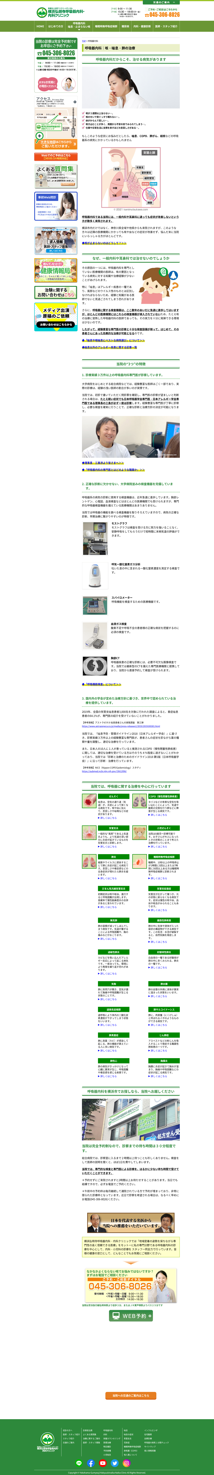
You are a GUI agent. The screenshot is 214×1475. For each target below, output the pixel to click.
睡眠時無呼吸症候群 (106, 26)
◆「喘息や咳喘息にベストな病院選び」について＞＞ (113, 340)
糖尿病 (125, 26)
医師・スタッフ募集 (91, 1442)
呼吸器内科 (108, 1430)
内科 (105, 1434)
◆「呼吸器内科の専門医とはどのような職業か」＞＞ (113, 470)
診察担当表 (87, 1430)
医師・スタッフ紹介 (166, 26)
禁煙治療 (107, 1442)
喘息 (126, 1430)
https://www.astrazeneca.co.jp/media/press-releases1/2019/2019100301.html (121, 726)
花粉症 (127, 1442)
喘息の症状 (128, 1434)
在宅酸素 (148, 1434)
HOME (40, 26)
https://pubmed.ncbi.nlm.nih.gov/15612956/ (104, 771)
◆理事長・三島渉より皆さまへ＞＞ (103, 463)
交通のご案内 (68, 1442)
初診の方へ (67, 1430)
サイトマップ (150, 1446)
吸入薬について (130, 1454)
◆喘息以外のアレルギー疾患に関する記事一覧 (109, 347)
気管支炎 (127, 1438)
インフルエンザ (151, 1430)
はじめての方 (55, 26)
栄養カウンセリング (111, 1438)
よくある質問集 (89, 1434)
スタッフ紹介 (68, 1438)
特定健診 (107, 1446)
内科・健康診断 (142, 26)
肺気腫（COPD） (131, 1450)
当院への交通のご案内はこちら (131, 1395)
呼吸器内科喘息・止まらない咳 (79, 24)
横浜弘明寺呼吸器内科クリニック (60, 12)
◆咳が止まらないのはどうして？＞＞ (104, 243)
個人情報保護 (150, 1450)
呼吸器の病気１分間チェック (156, 1442)
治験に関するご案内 (91, 1438)
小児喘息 (107, 1454)
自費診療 (148, 1438)
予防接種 (107, 1450)
